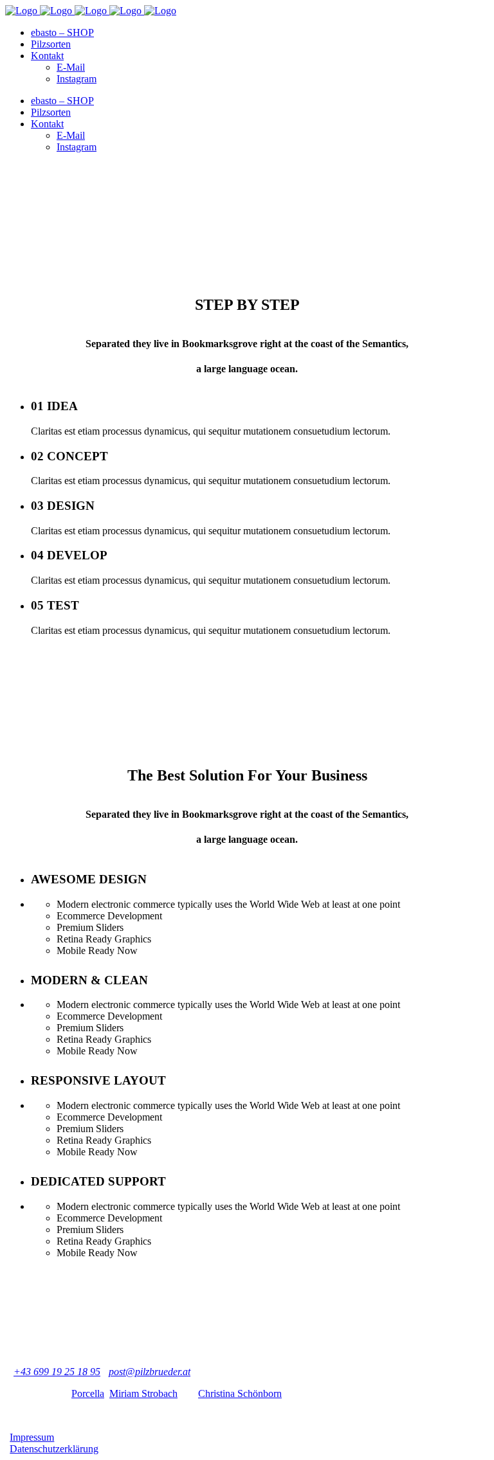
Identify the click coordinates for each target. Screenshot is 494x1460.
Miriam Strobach (143, 1393)
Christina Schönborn (240, 1393)
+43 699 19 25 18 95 (57, 1371)
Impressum (32, 1437)
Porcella (87, 1393)
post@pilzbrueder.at (149, 1371)
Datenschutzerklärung (54, 1448)
